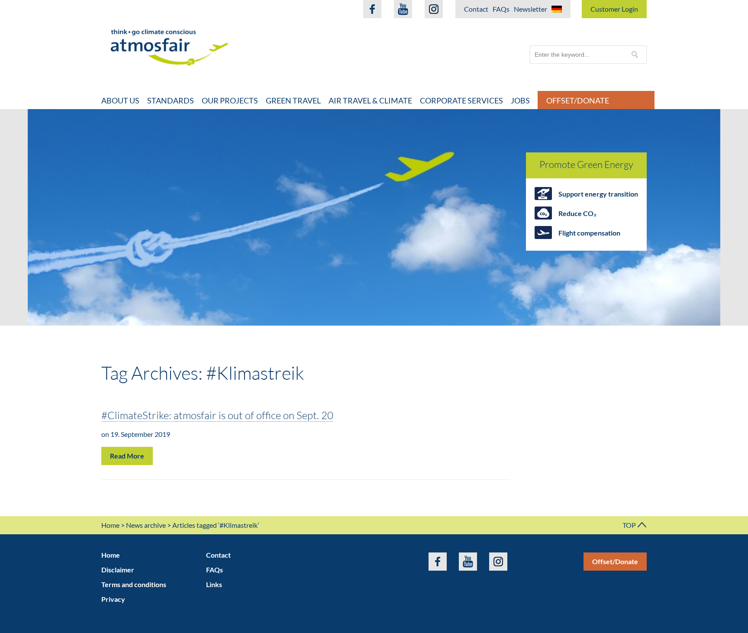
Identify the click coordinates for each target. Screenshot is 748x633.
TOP (629, 525)
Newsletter (530, 9)
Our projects (230, 100)
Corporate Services (461, 100)
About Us (120, 100)
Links (214, 584)
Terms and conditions (133, 584)
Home (110, 525)
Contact (476, 9)
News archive (146, 525)
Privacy (113, 599)
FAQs (501, 9)
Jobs (520, 100)
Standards (170, 100)
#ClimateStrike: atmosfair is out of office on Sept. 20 (217, 415)
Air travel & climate (370, 100)
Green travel (293, 100)
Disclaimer (117, 569)
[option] (374, 217)
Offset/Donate (577, 100)
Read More (127, 456)
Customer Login (614, 9)
